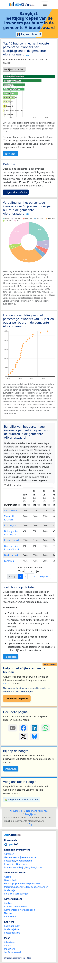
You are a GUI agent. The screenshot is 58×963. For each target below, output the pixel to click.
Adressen (9, 853)
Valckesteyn (10, 510)
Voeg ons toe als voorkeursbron (23, 799)
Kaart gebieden (12, 925)
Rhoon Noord (11, 540)
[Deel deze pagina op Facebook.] (23, 727)
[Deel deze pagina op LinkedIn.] (34, 727)
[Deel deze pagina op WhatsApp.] (45, 727)
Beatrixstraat (11, 555)
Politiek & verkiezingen (16, 893)
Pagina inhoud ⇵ (30, 34)
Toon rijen (29, 571)
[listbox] (14, 69)
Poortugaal (10, 525)
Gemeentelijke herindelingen (19, 909)
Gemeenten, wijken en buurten (20, 857)
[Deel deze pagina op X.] (23, 736)
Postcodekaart (12, 932)
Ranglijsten (11, 656)
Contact (8, 945)
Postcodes (9, 860)
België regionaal (34, 867)
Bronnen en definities (15, 906)
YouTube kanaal (12, 952)
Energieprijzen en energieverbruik (22, 883)
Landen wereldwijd (14, 867)
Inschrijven (11, 768)
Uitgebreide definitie (16, 192)
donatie (7, 683)
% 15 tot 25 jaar (35, 498)
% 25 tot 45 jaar (45, 498)
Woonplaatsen (24, 860)
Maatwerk (9, 948)
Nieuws (8, 913)
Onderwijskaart (12, 929)
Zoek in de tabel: (13, 485)
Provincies (9, 864)
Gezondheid (10, 880)
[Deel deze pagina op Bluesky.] (34, 736)
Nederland (21, 864)
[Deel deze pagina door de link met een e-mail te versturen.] (12, 727)
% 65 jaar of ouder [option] (13, 69)
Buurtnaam (10, 504)
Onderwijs (9, 890)
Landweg (9, 560)
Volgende (44, 576)
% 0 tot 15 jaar (25, 499)
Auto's (7, 876)
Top (31, 824)
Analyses (8, 903)
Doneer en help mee (17, 698)
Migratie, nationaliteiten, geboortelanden (26, 886)
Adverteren (10, 942)
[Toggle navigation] (45, 4)
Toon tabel (10, 153)
